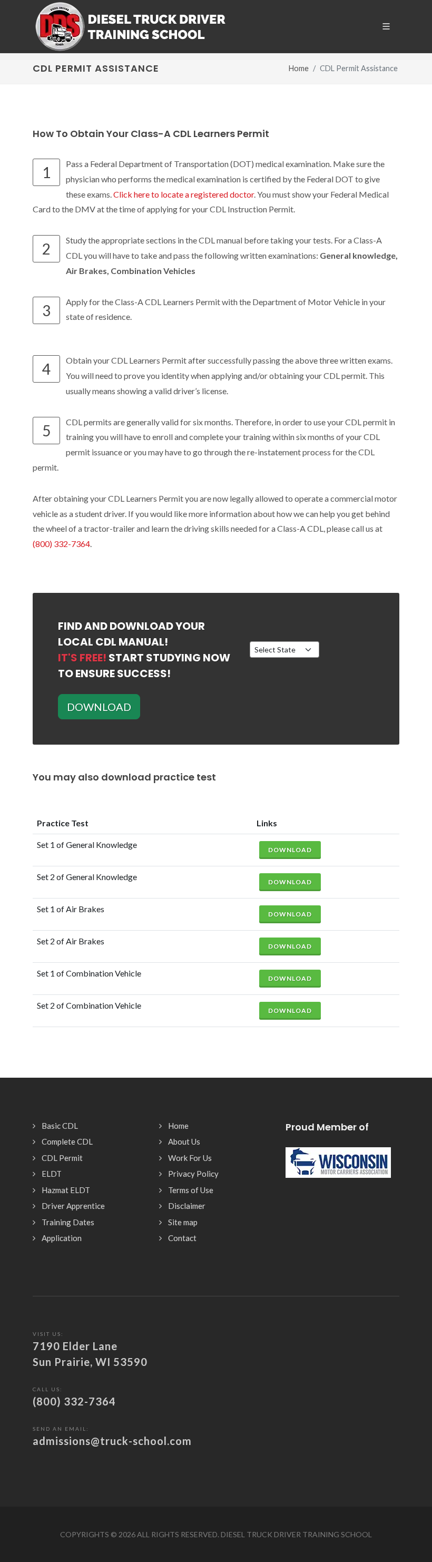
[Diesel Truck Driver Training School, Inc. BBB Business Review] (338, 1154)
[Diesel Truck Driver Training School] (130, 26)
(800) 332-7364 (61, 544)
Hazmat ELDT (66, 1190)
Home (299, 68)
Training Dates (68, 1222)
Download (290, 850)
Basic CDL (60, 1125)
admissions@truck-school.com (112, 1440)
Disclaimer (186, 1205)
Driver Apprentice (73, 1205)
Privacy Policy (193, 1173)
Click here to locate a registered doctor (183, 194)
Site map (183, 1222)
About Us (184, 1141)
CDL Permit (62, 1158)
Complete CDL (67, 1141)
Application (62, 1238)
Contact (182, 1238)
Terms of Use (190, 1190)
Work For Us (190, 1158)
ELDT (52, 1173)
